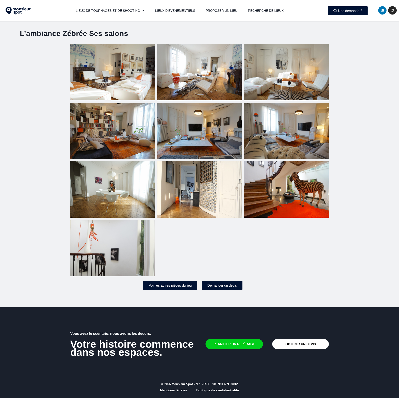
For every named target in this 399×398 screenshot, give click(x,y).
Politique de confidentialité (217, 390)
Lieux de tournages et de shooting (108, 10)
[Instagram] (392, 10)
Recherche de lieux (266, 10)
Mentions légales (173, 390)
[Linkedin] (382, 10)
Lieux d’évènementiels (175, 10)
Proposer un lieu (221, 10)
